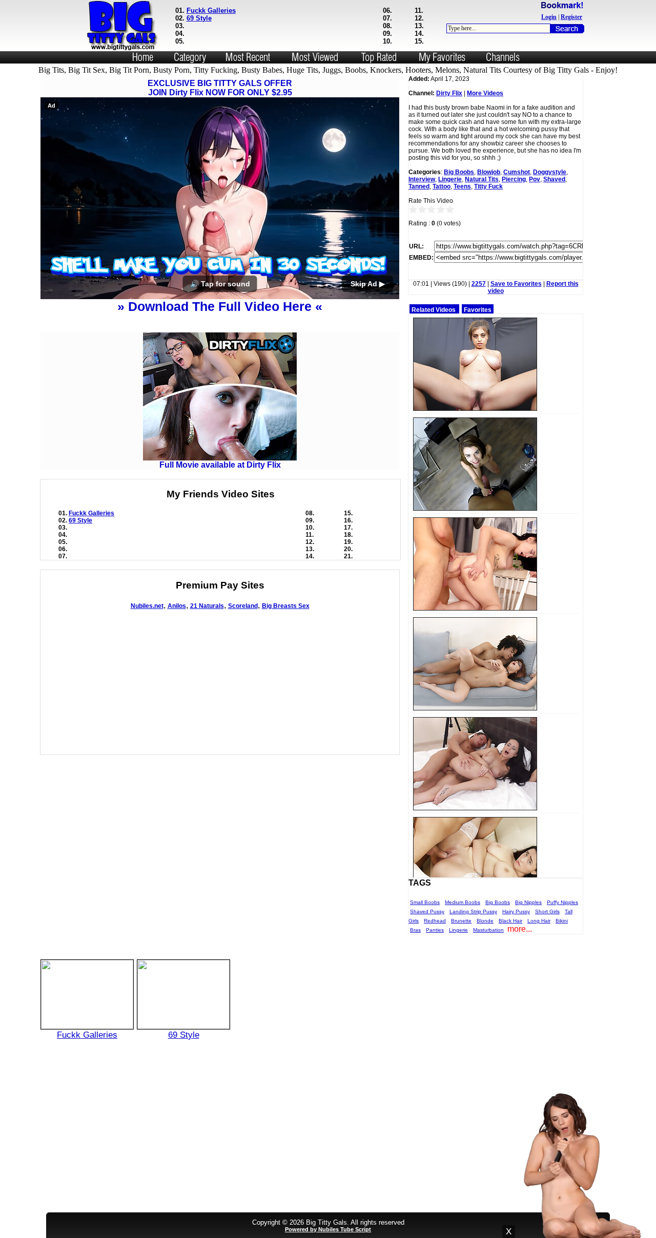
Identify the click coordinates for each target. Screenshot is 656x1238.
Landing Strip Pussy (473, 911)
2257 (478, 283)
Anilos (177, 606)
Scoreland (243, 606)
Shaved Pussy (427, 911)
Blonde (485, 921)
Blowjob (488, 172)
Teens (462, 186)
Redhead (435, 921)
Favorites (477, 309)
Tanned (418, 186)
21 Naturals (207, 606)
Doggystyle (549, 172)
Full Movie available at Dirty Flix (220, 464)
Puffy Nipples (562, 902)
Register (571, 16)
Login (549, 16)
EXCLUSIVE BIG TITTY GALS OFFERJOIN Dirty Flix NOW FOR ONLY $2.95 (220, 88)
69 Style (199, 18)
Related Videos (434, 309)
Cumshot (516, 172)
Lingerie (450, 179)
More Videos (485, 93)
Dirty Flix (449, 93)
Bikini (562, 921)
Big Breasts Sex (286, 606)
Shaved (554, 179)
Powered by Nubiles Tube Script (328, 1229)
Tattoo (441, 186)
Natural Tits (482, 179)
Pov (534, 179)
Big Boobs (459, 172)
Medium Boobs (462, 902)
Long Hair (538, 921)
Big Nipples (528, 902)
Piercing (514, 179)
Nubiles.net (147, 606)
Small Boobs (425, 902)
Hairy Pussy (516, 911)
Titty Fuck (488, 186)
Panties (435, 930)
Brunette (461, 921)
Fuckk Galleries (211, 10)
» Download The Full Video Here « (219, 306)
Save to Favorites (516, 283)
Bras (415, 930)
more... (519, 929)
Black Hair (510, 921)
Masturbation (488, 930)
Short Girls (547, 911)
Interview (421, 179)
